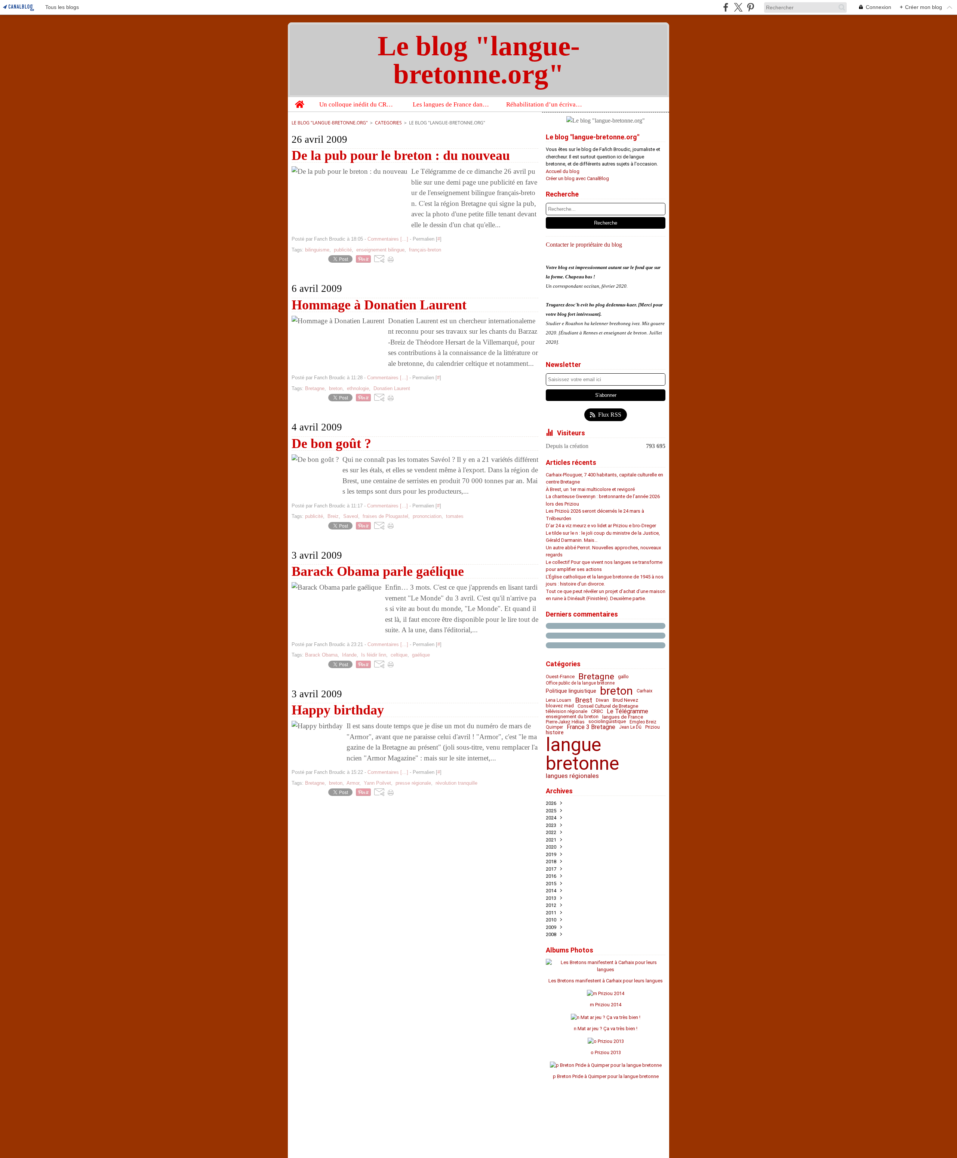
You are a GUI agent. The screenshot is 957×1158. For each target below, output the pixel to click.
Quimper (554, 727)
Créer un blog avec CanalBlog (577, 178)
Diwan (602, 700)
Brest (583, 700)
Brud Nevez (625, 700)
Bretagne (596, 677)
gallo (623, 676)
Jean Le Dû (630, 727)
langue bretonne (582, 754)
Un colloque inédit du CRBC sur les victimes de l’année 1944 (358, 104)
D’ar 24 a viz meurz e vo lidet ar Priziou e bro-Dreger (601, 525)
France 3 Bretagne (591, 727)
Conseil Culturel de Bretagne (608, 706)
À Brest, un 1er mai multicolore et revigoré (590, 489)
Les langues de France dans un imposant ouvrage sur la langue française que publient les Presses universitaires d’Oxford (451, 104)
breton (616, 691)
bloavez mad (560, 706)
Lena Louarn (558, 700)
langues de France (622, 716)
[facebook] (725, 7)
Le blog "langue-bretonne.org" (330, 123)
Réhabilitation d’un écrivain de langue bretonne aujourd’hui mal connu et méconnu (545, 104)
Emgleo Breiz (643, 722)
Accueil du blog (562, 171)
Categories (388, 123)
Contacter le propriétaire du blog (584, 244)
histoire (555, 732)
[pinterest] (750, 7)
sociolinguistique (607, 721)
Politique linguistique (571, 691)
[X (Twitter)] (738, 7)
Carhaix (644, 691)
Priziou (652, 727)
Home (299, 100)
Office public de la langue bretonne (580, 683)
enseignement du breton (572, 716)
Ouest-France (560, 676)
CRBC (597, 711)
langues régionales (572, 776)
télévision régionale (566, 711)
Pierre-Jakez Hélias (565, 722)
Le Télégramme (627, 711)
